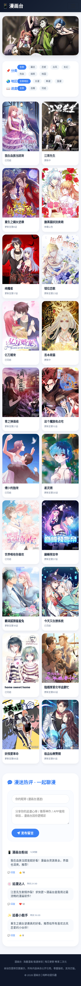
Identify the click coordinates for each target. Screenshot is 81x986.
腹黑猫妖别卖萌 (54, 222)
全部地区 (24, 81)
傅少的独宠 (11, 488)
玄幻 (66, 67)
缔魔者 (9, 288)
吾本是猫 (49, 355)
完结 (44, 88)
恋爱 (44, 67)
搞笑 (33, 74)
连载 (33, 88)
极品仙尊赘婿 (52, 753)
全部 (22, 67)
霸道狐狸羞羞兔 (14, 621)
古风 (55, 67)
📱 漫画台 (12, 6)
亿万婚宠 (10, 355)
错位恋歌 (49, 288)
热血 (22, 74)
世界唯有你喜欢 (14, 554)
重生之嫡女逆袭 (14, 222)
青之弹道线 (11, 421)
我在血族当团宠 (14, 155)
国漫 (59, 81)
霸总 (33, 67)
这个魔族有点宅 (54, 421)
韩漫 (48, 81)
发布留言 (27, 833)
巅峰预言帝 (51, 554)
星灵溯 (48, 488)
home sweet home (17, 687)
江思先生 (49, 155)
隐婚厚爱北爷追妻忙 (56, 687)
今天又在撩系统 (54, 621)
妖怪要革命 (11, 753)
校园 (44, 74)
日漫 (37, 81)
